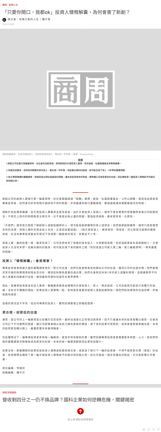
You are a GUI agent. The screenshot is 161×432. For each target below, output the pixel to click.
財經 (4, 392)
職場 (4, 5)
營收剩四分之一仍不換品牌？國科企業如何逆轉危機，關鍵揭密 (68, 400)
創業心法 (13, 5)
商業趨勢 (12, 392)
